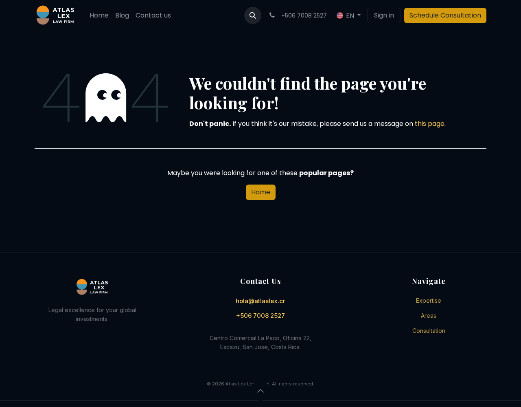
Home (260, 192)
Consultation (428, 330)
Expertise (428, 300)
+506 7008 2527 (260, 315)
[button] (252, 15)
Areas (428, 315)
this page (429, 123)
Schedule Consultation (445, 15)
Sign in (384, 15)
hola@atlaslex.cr (260, 301)
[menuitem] (99, 15)
